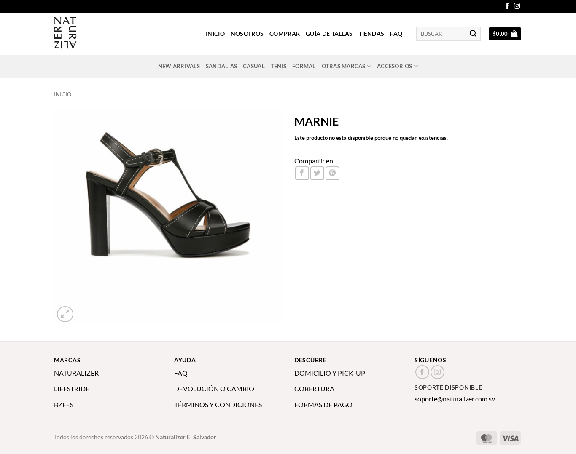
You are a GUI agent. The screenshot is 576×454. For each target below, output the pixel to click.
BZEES (63, 405)
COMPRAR (284, 33)
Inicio (62, 94)
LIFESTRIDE (71, 389)
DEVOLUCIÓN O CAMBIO (214, 389)
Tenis (278, 66)
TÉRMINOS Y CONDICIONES (218, 405)
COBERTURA (314, 389)
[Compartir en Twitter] (317, 173)
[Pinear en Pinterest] (332, 173)
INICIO (215, 33)
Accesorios (394, 66)
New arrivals (179, 66)
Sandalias (221, 66)
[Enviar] (473, 34)
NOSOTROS (247, 33)
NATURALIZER (76, 373)
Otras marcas (344, 66)
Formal (304, 66)
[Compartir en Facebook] (302, 173)
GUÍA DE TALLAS (329, 33)
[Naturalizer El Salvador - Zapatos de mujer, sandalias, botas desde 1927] (96, 34)
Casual (254, 66)
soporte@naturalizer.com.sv (455, 399)
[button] (505, 34)
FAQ (396, 33)
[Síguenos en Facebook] (507, 6)
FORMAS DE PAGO (323, 405)
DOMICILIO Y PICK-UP (329, 373)
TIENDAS (371, 33)
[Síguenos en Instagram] (517, 6)
